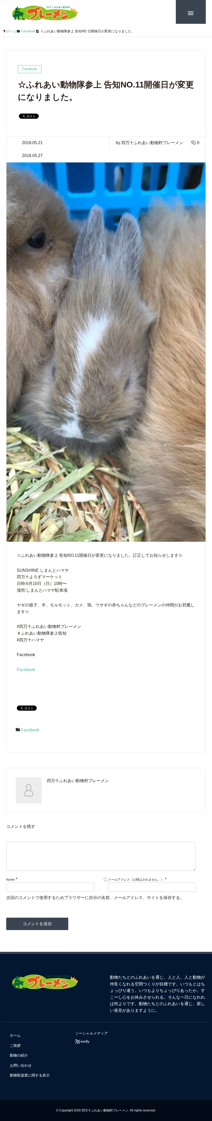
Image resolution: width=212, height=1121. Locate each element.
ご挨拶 (15, 1045)
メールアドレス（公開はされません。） (136, 879)
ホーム (15, 1035)
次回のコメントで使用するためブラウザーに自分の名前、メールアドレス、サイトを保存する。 (95, 897)
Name (10, 879)
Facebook (26, 669)
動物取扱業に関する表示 (30, 1075)
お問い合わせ (21, 1065)
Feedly (83, 1041)
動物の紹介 (19, 1055)
